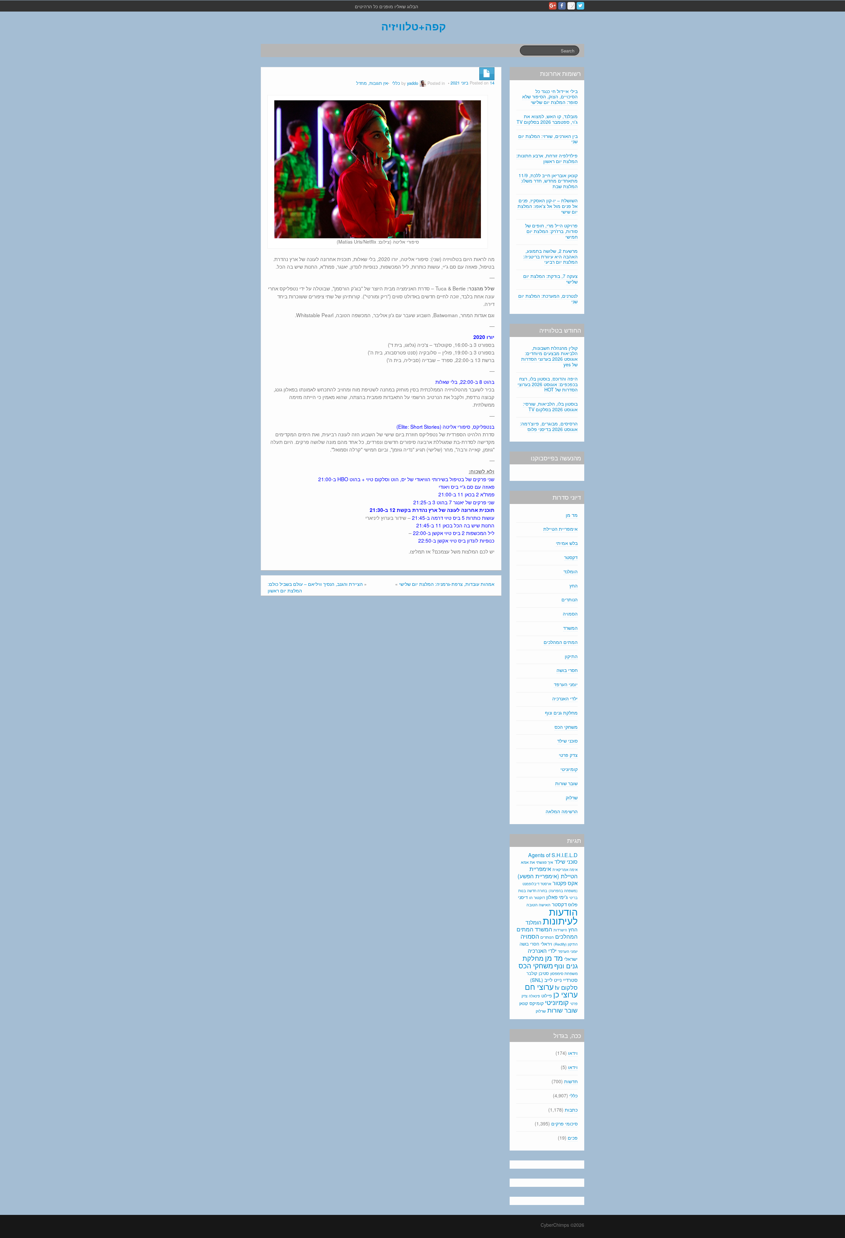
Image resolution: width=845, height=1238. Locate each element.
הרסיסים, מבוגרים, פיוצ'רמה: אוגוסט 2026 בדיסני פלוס (549, 426)
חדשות (571, 1081)
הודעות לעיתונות (560, 915)
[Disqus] (381, 689)
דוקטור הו (537, 897)
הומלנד (570, 571)
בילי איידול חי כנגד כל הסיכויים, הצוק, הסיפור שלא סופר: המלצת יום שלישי (550, 97)
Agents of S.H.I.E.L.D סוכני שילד (553, 858)
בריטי (573, 897)
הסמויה (570, 613)
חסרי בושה (567, 670)
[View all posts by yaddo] (423, 83)
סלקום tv (566, 987)
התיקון (571, 656)
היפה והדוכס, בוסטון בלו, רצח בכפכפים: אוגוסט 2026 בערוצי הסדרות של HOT (548, 384)
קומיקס (536, 1003)
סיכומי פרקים (564, 1123)
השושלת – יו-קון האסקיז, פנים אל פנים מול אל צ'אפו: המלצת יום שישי (548, 206)
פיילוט (546, 995)
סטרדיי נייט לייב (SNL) (554, 979)
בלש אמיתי (567, 543)
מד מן (572, 515)
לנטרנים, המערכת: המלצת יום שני (548, 298)
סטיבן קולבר (537, 973)
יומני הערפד (566, 684)
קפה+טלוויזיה (413, 26)
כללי (396, 83)
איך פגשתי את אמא (537, 862)
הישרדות (560, 929)
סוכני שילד (567, 740)
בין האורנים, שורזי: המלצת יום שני (548, 139)
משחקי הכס (566, 726)
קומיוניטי (569, 769)
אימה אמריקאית (565, 869)
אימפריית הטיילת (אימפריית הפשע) (548, 872)
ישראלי (571, 958)
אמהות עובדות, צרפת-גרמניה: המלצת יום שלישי (446, 584)
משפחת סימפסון (564, 973)
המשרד (570, 627)
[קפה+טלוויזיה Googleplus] (553, 6)
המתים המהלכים (561, 642)
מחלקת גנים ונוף (561, 712)
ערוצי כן (565, 994)
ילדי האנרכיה (565, 698)
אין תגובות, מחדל (372, 83)
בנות (522, 890)
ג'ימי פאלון (557, 896)
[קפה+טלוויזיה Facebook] (562, 6)
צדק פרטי (568, 755)
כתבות (571, 1109)
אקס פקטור (565, 883)
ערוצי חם (539, 986)
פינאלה (534, 995)
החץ (573, 585)
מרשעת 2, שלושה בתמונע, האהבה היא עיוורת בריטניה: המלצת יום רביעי (550, 256)
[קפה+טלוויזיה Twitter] (580, 6)
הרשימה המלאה (562, 811)
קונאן (523, 1003)
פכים (573, 1137)
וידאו (573, 1053)
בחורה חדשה (537, 890)
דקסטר (571, 557)
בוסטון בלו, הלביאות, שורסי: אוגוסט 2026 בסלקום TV (550, 406)
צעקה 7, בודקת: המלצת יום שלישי (550, 279)
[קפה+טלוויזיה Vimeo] (571, 6)
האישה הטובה (538, 904)
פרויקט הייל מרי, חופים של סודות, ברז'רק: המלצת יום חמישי (551, 231)
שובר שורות (566, 783)
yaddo (412, 83)
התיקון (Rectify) (566, 944)
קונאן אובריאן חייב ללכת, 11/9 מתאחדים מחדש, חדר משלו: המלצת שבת (548, 181)
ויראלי (546, 943)
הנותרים (569, 599)
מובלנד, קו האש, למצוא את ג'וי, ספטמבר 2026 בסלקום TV (547, 119)
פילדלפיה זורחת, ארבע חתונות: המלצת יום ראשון (547, 158)
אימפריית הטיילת (560, 528)
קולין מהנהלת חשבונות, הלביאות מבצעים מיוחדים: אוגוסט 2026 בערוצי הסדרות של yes (549, 356)
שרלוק (572, 797)
